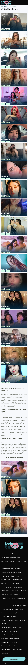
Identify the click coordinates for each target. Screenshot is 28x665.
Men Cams (22, 620)
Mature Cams (13, 620)
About (9, 554)
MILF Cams (4, 624)
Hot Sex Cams (5, 598)
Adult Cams (5, 557)
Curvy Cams (5, 587)
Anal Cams (4, 561)
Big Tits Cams (15, 568)
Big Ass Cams (5, 568)
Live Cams (4, 620)
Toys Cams (4, 646)
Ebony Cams (5, 591)
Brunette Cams (16, 572)
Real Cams (4, 631)
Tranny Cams (13, 646)
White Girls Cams (16, 649)
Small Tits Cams (14, 638)
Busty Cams (5, 576)
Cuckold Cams (5, 583)
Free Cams (16, 602)
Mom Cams (13, 624)
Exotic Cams (14, 591)
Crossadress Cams (17, 580)
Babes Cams (22, 561)
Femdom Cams (6, 602)
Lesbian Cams (15, 616)
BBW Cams (5, 565)
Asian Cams (13, 561)
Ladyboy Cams (15, 613)
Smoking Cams (6, 642)
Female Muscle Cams (18, 598)
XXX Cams (4, 653)
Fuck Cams (4, 605)
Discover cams (14, 659)
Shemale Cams (16, 635)
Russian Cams (5, 635)
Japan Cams (5, 613)
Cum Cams (15, 583)
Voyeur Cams (5, 649)
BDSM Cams (14, 565)
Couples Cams (5, 580)
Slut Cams (4, 638)
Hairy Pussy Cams (7, 609)
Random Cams (16, 627)
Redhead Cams (14, 631)
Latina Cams (5, 616)
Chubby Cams (14, 576)
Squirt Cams (16, 642)
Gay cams (13, 605)
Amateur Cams (15, 557)
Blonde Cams (5, 572)
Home (3, 554)
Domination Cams (16, 587)
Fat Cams (23, 591)
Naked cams (17, 594)
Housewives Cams (19, 609)
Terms (14, 554)
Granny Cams (21, 605)
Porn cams (21, 624)
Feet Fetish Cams (6, 594)
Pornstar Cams (6, 627)
